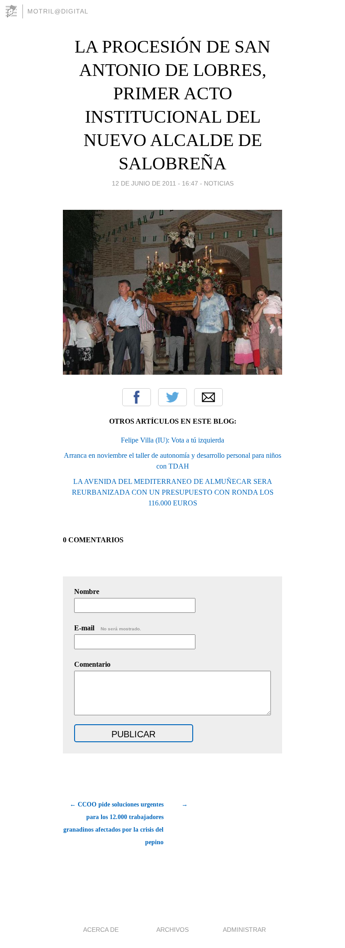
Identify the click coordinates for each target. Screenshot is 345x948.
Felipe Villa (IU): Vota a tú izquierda (172, 440)
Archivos (172, 929)
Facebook (136, 397)
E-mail (107, 628)
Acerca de (101, 929)
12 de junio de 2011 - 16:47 (155, 183)
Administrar (244, 929)
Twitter (172, 397)
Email (208, 397)
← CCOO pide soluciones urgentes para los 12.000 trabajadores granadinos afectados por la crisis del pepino (113, 823)
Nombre (86, 591)
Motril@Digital (57, 11)
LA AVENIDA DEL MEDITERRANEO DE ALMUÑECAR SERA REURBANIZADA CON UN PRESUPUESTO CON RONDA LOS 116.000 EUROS (173, 492)
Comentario (92, 664)
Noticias (219, 183)
